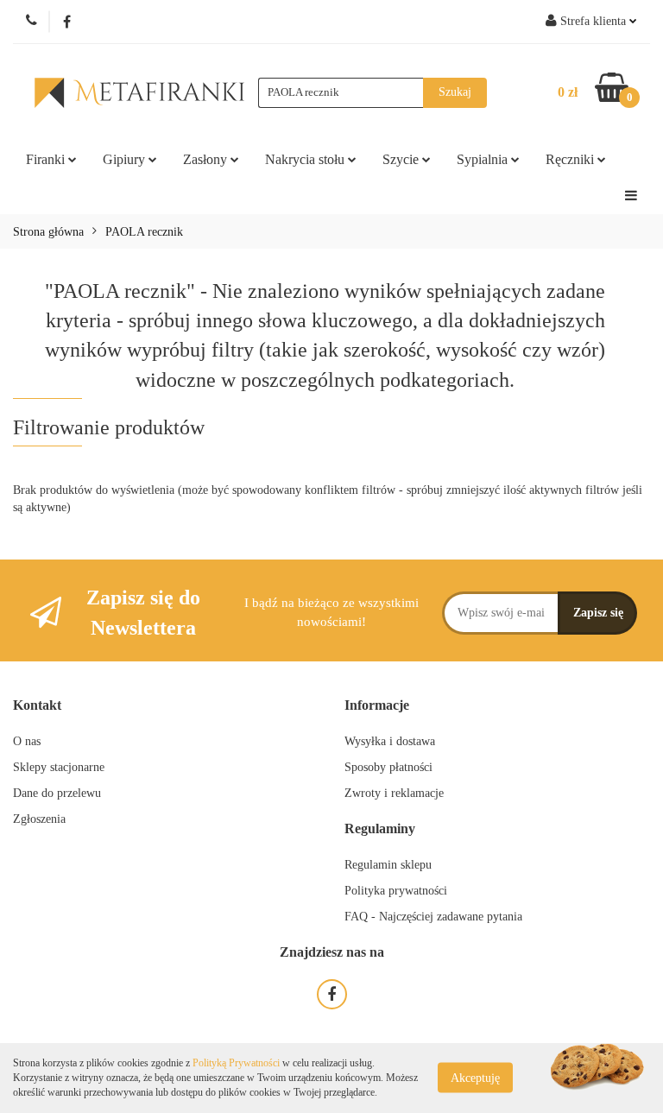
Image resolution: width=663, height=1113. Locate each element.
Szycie (402, 159)
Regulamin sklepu (388, 864)
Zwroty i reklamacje (394, 793)
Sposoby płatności (388, 767)
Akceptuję (475, 1078)
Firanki (47, 159)
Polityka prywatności (395, 890)
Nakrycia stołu (306, 159)
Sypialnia (484, 159)
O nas (27, 741)
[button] (37, 706)
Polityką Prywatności (236, 1063)
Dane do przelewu (57, 793)
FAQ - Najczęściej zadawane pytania (433, 916)
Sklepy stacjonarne (58, 767)
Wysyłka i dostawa (389, 741)
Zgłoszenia (39, 819)
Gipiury (125, 159)
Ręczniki (571, 159)
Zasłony (206, 159)
